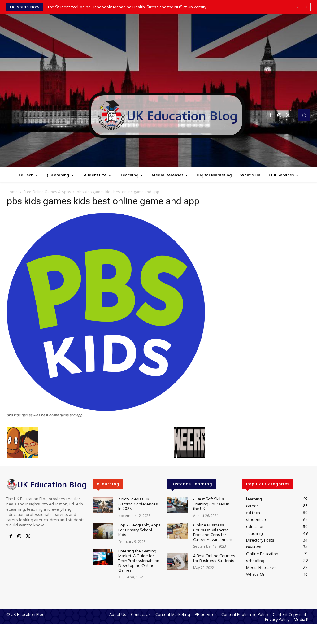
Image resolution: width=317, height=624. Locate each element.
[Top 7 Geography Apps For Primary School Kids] (103, 531)
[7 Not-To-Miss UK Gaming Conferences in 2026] (103, 505)
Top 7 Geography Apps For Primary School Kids (139, 529)
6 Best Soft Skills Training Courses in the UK (211, 503)
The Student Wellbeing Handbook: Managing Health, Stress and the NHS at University (126, 6)
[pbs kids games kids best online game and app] (106, 409)
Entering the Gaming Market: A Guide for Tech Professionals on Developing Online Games (138, 560)
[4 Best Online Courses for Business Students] (177, 561)
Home (12, 191)
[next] (307, 7)
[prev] (297, 7)
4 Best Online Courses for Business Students (214, 558)
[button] (304, 115)
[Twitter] (288, 115)
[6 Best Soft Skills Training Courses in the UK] (177, 505)
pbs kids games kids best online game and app (103, 201)
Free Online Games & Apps (47, 191)
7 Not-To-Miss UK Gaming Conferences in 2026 (138, 503)
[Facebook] (270, 115)
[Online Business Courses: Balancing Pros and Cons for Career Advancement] (177, 531)
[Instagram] (279, 115)
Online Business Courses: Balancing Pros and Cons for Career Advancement (212, 532)
